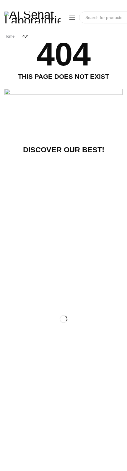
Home (9, 36)
